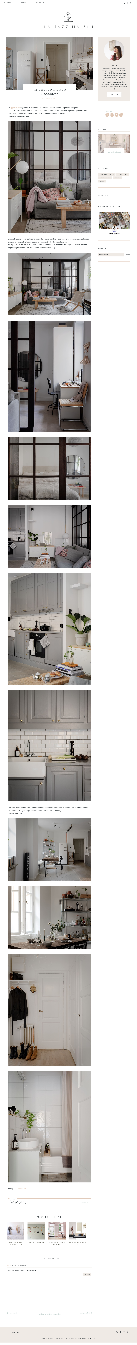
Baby (9, 1265)
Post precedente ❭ (86, 1313)
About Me (40, 3)
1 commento (84, 1203)
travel (102, 181)
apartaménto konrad (107, 174)
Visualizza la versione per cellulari (49, 1314)
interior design (105, 178)
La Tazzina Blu (49, 1338)
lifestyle (117, 178)
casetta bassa (123, 174)
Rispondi (87, 1274)
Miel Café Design (88, 1338)
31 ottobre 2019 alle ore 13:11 (19, 1265)
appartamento (15, 108)
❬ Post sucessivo (12, 1313)
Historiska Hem (21, 1189)
